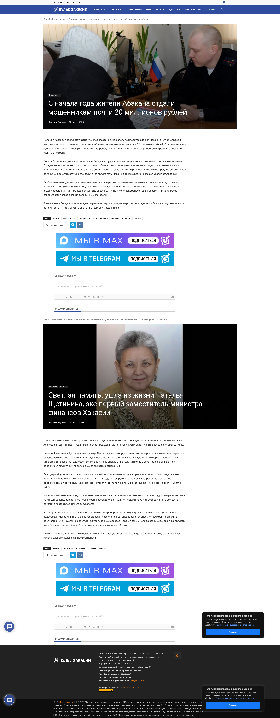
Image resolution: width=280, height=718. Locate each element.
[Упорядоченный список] (75, 297)
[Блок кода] (89, 297)
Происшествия (155, 9)
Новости (115, 218)
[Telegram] (224, 2)
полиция (126, 218)
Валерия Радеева (57, 122)
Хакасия (137, 218)
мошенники (84, 218)
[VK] (80, 225)
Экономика (134, 9)
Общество (116, 9)
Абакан (56, 218)
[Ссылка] (94, 297)
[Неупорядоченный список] (80, 297)
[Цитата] (84, 297)
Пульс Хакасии (66, 702)
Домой (46, 19)
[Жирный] (57, 297)
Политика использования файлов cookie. (235, 698)
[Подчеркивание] (66, 297)
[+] (102, 297)
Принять (233, 705)
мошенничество (100, 218)
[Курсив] (62, 297)
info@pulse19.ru (138, 680)
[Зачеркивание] (71, 297)
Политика (99, 9)
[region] (238, 698)
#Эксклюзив (193, 9)
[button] (223, 9)
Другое (173, 9)
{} (98, 297)
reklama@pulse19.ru (131, 687)
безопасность (69, 218)
